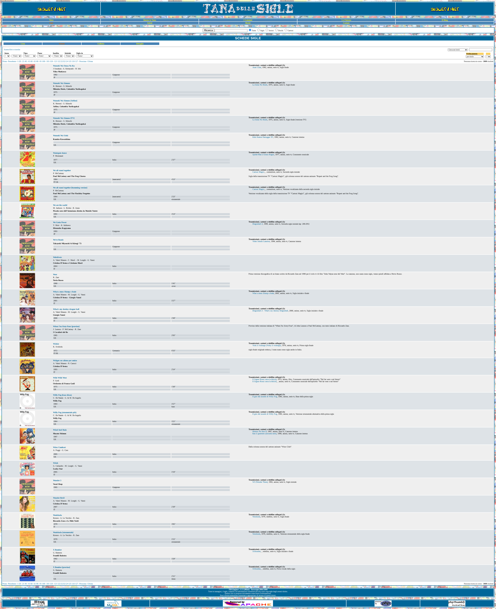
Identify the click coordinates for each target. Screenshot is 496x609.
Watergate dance (60, 153)
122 (59, 61)
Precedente (12, 61)
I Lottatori (248, 20)
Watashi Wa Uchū (60, 135)
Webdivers (57, 257)
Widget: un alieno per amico (65, 360)
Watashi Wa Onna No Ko (64, 66)
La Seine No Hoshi (259, 85)
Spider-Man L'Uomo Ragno (263, 154)
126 (73, 61)
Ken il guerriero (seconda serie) (264, 433)
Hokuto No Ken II (259, 431)
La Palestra (346, 20)
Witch (55, 463)
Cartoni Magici (258, 172)
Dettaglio (140, 44)
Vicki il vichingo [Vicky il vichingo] (266, 345)
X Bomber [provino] (61, 567)
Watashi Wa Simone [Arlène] (65, 101)
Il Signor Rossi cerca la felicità (264, 379)
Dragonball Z (257, 224)
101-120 (49, 61)
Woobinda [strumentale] (63, 532)
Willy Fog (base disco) (62, 395)
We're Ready (58, 240)
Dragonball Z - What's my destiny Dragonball (270, 311)
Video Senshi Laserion (261, 241)
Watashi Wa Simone (61, 83)
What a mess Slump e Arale (64, 292)
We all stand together (62, 170)
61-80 (36, 61)
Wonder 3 (57, 480)
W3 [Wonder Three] (260, 482)
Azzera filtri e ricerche (12, 50)
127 (76, 61)
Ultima (90, 61)
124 (66, 61)
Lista (23, 44)
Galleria (100, 44)
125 (70, 61)
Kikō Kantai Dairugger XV (262, 137)
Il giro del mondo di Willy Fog (264, 396)
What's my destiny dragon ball (66, 309)
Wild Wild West (60, 378)
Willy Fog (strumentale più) (64, 412)
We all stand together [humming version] (70, 188)
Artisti (149, 23)
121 (55, 61)
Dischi (248, 23)
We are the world (60, 205)
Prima (5, 61)
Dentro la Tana (149, 20)
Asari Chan (256, 67)
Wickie (56, 344)
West (55, 274)
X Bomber (57, 550)
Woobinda (57, 515)
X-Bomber (256, 551)
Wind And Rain (60, 430)
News (51, 20)
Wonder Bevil (59, 498)
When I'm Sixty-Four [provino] (66, 326)
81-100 (42, 61)
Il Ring (445, 20)
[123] (63, 61)
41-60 (30, 61)
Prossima (82, 61)
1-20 (19, 61)
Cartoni (346, 23)
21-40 (24, 61)
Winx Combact (59, 447)
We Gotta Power (59, 222)
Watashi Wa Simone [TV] (63, 118)
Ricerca (208, 30)
